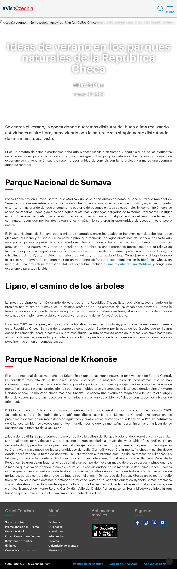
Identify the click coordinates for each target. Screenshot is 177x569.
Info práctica (56, 536)
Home (9, 22)
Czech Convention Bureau (22, 536)
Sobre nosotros (15, 522)
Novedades (55, 531)
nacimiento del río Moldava (129, 264)
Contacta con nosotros (20, 550)
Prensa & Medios (16, 531)
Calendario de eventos (63, 545)
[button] (160, 8)
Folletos (53, 540)
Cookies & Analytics (123, 563)
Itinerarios (55, 550)
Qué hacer (55, 526)
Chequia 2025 (50, 22)
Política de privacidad (88, 563)
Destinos (54, 522)
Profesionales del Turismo (22, 526)
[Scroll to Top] (169, 561)
